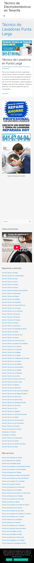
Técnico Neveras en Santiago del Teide (14, 543)
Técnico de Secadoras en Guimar (12, 457)
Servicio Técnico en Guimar (10, 337)
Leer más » (5, 93)
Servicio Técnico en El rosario (11, 314)
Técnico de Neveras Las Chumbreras (13, 487)
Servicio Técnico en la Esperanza (12, 438)
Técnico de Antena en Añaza (10, 502)
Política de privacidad (20, 559)
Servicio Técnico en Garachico (11, 326)
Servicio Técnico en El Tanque (11, 320)
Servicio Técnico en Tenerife (10, 426)
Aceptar (9, 559)
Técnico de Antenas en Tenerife (11, 429)
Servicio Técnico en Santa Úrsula (12, 399)
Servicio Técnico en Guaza (10, 332)
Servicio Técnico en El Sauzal (11, 317)
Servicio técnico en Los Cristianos (12, 311)
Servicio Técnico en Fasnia (10, 323)
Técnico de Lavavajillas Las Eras (12, 531)
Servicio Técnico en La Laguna (11, 355)
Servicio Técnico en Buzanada (11, 293)
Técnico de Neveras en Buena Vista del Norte (16, 475)
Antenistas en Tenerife (9, 432)
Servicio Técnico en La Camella (11, 346)
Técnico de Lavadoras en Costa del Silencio (15, 478)
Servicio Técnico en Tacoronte (11, 405)
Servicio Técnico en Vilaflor (10, 417)
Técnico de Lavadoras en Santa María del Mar (16, 466)
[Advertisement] (17, 198)
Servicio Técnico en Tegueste (11, 411)
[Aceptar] (32, 556)
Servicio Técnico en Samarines (11, 388)
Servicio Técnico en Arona (10, 287)
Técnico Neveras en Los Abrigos (12, 490)
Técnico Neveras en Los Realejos (12, 519)
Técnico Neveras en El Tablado (11, 460)
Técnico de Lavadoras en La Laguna (13, 516)
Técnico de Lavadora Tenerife (11, 484)
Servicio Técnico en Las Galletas (12, 364)
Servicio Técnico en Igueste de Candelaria (15, 343)
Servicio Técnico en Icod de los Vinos (13, 340)
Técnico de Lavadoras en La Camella (13, 481)
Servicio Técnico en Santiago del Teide (14, 402)
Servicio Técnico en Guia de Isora (12, 334)
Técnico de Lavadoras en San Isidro (13, 510)
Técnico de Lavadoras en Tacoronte (13, 499)
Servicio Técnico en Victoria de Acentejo (14, 414)
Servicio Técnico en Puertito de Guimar (14, 444)
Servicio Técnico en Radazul (10, 385)
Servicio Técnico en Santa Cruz (11, 396)
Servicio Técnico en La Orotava (11, 361)
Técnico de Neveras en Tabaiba (11, 472)
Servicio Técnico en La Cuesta (11, 308)
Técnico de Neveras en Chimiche (12, 507)
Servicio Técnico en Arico (9, 281)
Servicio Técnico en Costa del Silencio (13, 305)
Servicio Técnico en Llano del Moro (12, 367)
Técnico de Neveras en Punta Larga (13, 537)
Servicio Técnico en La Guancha (12, 349)
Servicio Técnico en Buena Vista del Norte (15, 290)
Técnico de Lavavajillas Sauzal (11, 463)
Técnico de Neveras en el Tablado (12, 496)
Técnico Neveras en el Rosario (11, 522)
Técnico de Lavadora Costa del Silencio (14, 528)
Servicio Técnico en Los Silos (11, 376)
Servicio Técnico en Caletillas (11, 299)
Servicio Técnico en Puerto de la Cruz (13, 379)
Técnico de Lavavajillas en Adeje (12, 534)
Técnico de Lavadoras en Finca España (14, 469)
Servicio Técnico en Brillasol (10, 296)
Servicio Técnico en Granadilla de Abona (14, 329)
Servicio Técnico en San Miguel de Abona (14, 393)
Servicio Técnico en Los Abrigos (11, 370)
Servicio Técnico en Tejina (10, 446)
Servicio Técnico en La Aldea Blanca (13, 275)
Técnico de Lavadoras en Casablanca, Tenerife (16, 513)
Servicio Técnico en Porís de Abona (13, 420)
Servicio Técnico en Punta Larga (12, 66)
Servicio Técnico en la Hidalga (11, 352)
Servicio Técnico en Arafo (10, 278)
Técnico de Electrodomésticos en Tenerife (17, 6)
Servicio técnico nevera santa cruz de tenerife (16, 493)
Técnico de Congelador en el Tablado (13, 540)
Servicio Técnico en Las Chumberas (13, 423)
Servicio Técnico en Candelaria (11, 302)
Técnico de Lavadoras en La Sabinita (13, 525)
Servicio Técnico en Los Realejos (12, 373)
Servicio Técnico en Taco (9, 408)
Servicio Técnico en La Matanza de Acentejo (15, 358)
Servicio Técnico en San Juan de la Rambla (15, 390)
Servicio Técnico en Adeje (10, 273)
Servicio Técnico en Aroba (10, 284)
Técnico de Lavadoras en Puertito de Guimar (15, 505)
